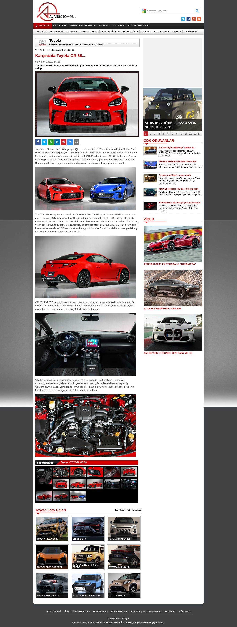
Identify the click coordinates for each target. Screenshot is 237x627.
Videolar (100, 45)
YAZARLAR (170, 611)
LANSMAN (71, 32)
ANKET (122, 25)
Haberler (53, 45)
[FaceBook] (188, 18)
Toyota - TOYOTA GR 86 (74, 462)
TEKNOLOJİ (107, 32)
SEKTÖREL (132, 32)
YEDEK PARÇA (161, 32)
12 (194, 133)
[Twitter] (184, 18)
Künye (125, 618)
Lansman (76, 45)
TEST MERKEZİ (56, 32)
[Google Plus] (193, 18)
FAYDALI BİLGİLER (138, 25)
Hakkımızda (114, 618)
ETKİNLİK (40, 32)
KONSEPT (176, 32)
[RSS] (198, 18)
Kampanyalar (65, 45)
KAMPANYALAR (107, 25)
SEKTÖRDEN (190, 32)
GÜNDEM (120, 32)
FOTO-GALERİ (60, 25)
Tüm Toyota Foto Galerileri (128, 510)
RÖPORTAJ (185, 611)
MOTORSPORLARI (88, 32)
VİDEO (73, 25)
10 (186, 133)
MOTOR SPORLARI (152, 611)
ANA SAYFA (44, 25)
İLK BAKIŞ (146, 32)
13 (199, 133)
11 (190, 133)
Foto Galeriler (89, 45)
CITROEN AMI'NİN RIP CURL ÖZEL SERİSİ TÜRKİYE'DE (170, 125)
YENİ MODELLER (88, 25)
